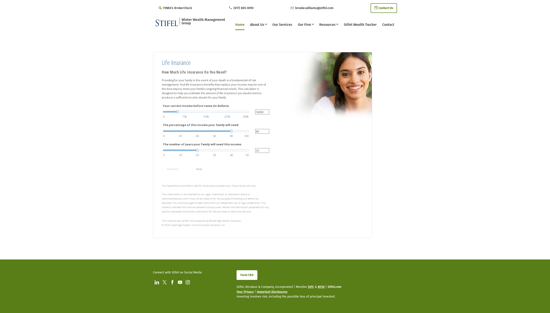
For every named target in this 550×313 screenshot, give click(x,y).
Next (199, 169)
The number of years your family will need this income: (202, 144)
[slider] (206, 112)
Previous (172, 169)
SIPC (311, 287)
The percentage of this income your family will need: (201, 125)
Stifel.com (334, 287)
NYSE (321, 287)
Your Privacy (245, 292)
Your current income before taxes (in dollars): (196, 106)
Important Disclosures (272, 292)
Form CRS (247, 275)
